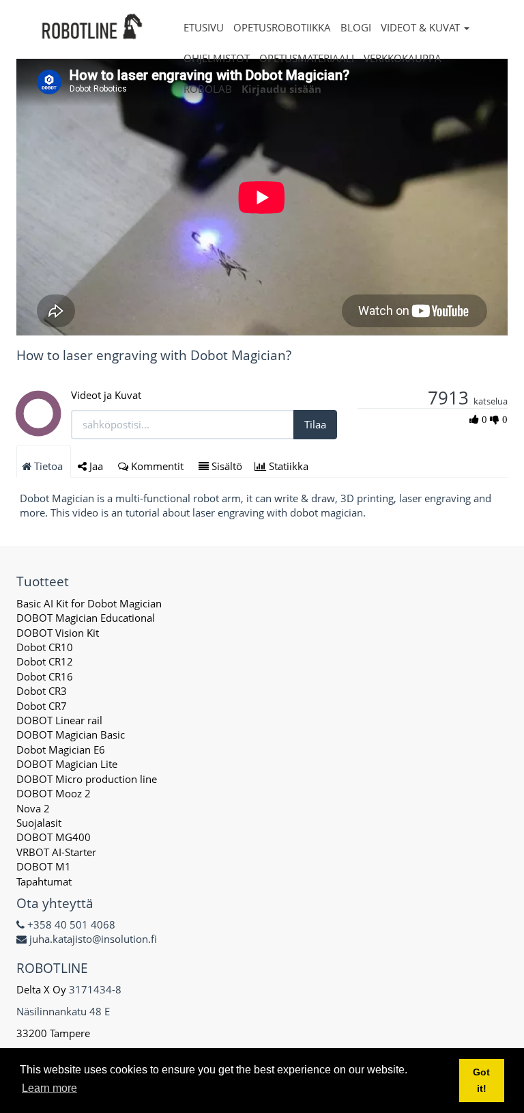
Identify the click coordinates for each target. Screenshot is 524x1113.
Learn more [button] (49, 1088)
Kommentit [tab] (157, 466)
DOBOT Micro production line (86, 779)
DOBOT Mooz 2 (53, 793)
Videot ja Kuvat (106, 395)
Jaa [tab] (96, 466)
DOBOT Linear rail (59, 720)
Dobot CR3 (41, 691)
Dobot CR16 (44, 676)
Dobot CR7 (41, 706)
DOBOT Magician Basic (70, 734)
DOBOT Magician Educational (85, 617)
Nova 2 (33, 808)
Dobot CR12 (44, 661)
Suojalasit (38, 822)
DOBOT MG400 (53, 837)
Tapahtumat (44, 881)
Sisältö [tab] (225, 466)
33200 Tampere (54, 1033)
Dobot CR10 (44, 647)
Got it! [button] (481, 1080)
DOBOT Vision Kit (57, 633)
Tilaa (315, 424)
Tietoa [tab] (48, 466)
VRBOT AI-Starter (56, 852)
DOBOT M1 (43, 866)
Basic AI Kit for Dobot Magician (89, 603)
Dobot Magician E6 (60, 749)
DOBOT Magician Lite (66, 764)
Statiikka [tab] (288, 466)
